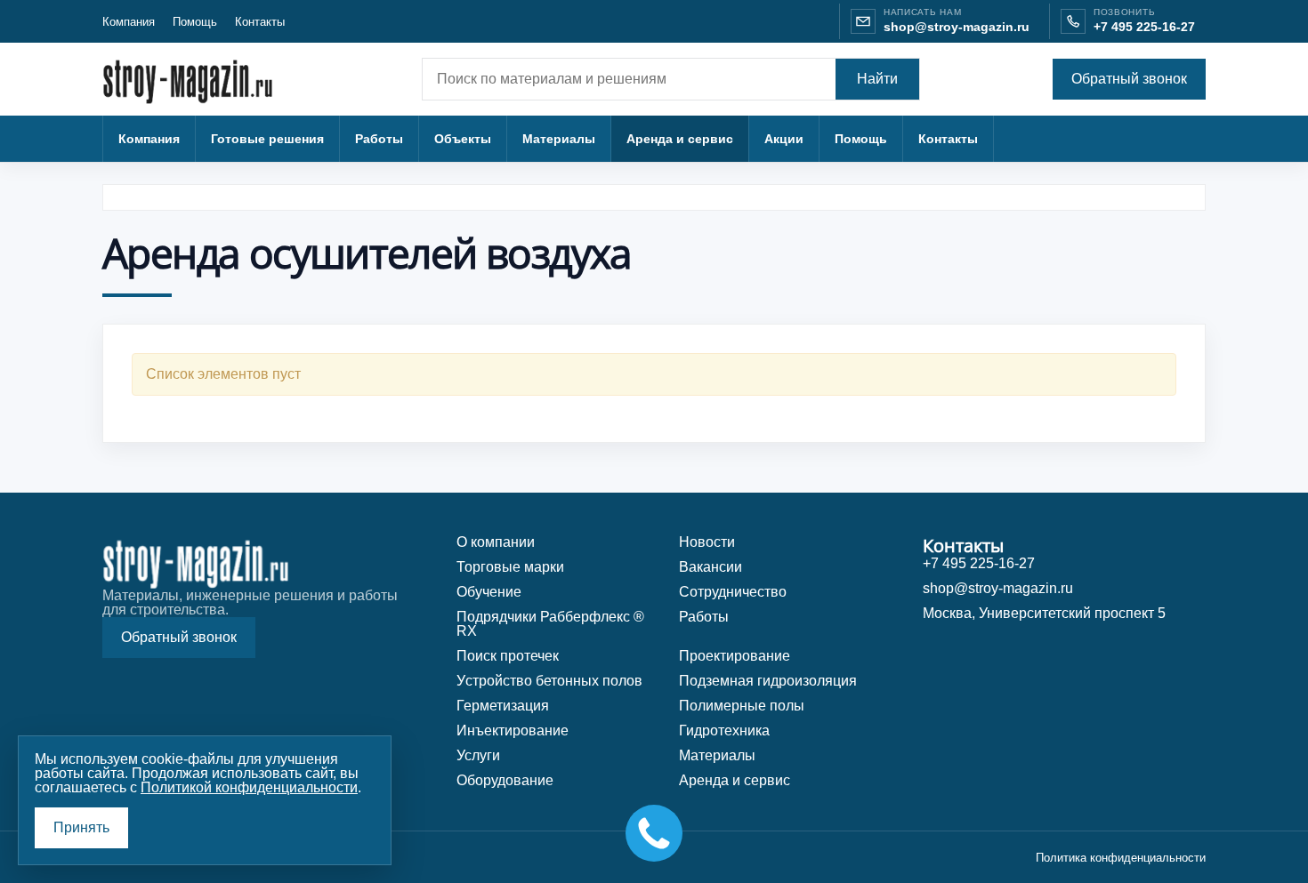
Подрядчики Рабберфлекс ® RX (550, 623)
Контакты (260, 22)
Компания (128, 22)
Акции (783, 139)
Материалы (558, 139)
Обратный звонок (1129, 78)
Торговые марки (510, 566)
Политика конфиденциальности (1121, 857)
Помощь (195, 22)
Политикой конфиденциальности (249, 787)
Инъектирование (512, 730)
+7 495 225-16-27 (1144, 27)
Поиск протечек (507, 655)
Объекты (462, 139)
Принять (81, 827)
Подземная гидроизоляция (768, 680)
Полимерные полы (741, 705)
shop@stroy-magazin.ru (956, 27)
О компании (495, 542)
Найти (877, 78)
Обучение (488, 591)
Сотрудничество (733, 591)
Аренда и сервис (679, 139)
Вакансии (710, 566)
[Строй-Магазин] (195, 79)
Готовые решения (267, 139)
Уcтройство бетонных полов (549, 680)
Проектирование (734, 655)
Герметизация (502, 705)
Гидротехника (724, 730)
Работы (379, 139)
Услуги (478, 755)
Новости (707, 542)
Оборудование (504, 780)
